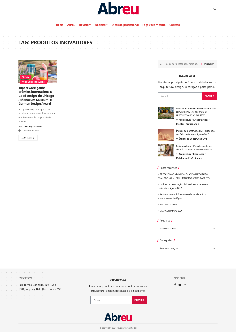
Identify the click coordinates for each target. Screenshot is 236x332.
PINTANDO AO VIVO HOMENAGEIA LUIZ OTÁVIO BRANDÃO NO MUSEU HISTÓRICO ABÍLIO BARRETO (196, 112)
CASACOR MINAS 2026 (171, 210)
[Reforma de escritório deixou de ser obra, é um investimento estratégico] (166, 150)
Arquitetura (185, 119)
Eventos (180, 124)
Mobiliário (181, 158)
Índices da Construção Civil (193, 138)
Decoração (198, 154)
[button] (215, 8)
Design (25, 77)
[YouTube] (180, 285)
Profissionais (192, 124)
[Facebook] (175, 285)
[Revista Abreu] (118, 8)
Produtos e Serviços (33, 82)
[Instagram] (185, 285)
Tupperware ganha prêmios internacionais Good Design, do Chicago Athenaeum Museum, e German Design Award (36, 96)
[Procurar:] (181, 64)
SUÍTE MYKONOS (168, 204)
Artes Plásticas (200, 119)
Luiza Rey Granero (32, 126)
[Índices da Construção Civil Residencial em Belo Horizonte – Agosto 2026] (166, 135)
